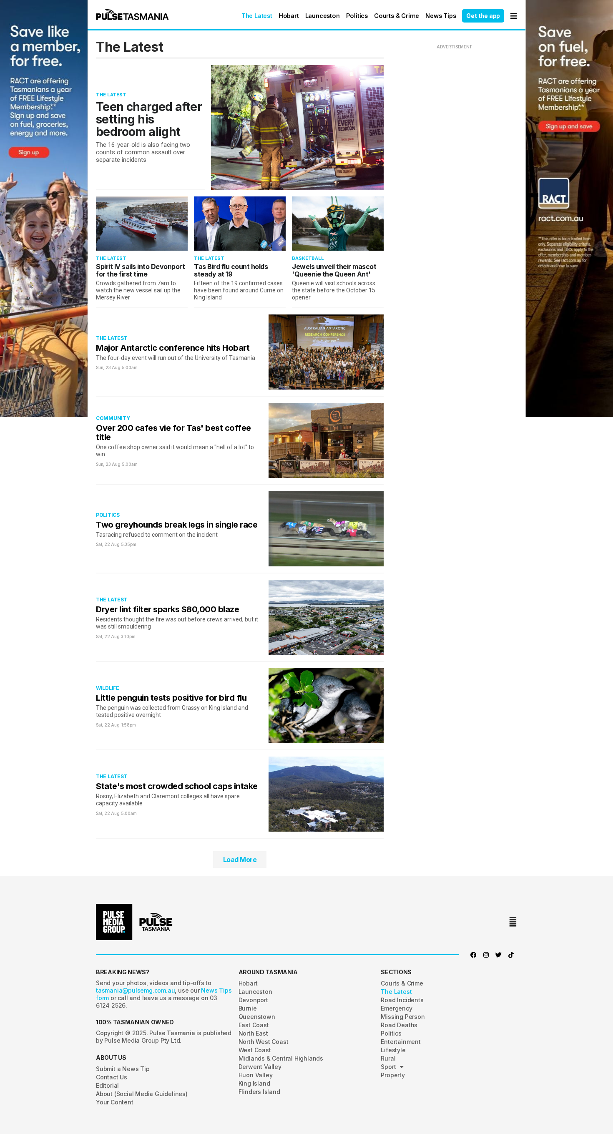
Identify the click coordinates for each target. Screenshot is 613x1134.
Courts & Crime (396, 15)
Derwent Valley (260, 1066)
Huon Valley (256, 1075)
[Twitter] (498, 954)
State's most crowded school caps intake (177, 786)
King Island (254, 1083)
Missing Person (403, 1016)
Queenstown (257, 1016)
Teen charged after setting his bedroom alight (149, 119)
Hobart (289, 15)
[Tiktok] (511, 954)
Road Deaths (399, 1024)
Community (113, 418)
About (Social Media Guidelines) (142, 1093)
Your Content (114, 1102)
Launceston (322, 15)
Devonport (253, 999)
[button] (132, 14)
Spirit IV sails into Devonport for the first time (140, 270)
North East (253, 1033)
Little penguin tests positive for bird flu (171, 698)
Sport (388, 1066)
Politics (357, 15)
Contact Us (111, 1077)
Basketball (308, 258)
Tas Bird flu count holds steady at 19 (231, 270)
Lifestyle (393, 1050)
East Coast (254, 1024)
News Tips (440, 15)
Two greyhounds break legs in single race (176, 525)
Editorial (107, 1085)
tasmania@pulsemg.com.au (135, 990)
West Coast (255, 1050)
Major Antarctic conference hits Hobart (172, 348)
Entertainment (400, 1041)
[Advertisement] (28, 567)
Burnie (248, 1008)
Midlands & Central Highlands (281, 1058)
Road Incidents (402, 999)
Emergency (396, 1008)
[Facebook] (473, 954)
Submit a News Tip (123, 1068)
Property (392, 1075)
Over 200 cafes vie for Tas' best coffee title (173, 432)
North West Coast (264, 1041)
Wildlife (107, 688)
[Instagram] (486, 954)
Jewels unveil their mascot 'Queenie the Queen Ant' (334, 270)
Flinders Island (259, 1091)
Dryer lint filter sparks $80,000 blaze (167, 609)
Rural (388, 1058)
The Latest (256, 15)
